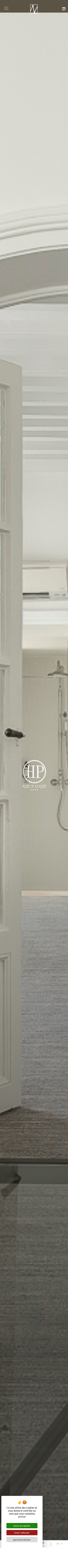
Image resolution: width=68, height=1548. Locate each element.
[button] (6, 8)
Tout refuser (22, 1532)
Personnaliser (22, 1539)
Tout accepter (22, 1525)
